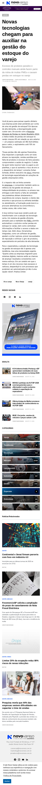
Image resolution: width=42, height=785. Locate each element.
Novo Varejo (20, 282)
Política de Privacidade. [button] (12, 776)
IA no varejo (8, 282)
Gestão (5, 15)
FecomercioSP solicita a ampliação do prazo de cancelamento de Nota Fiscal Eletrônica (19, 606)
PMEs (29, 221)
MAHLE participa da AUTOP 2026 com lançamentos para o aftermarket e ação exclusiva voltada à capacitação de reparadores (25, 387)
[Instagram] (9, 297)
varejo (30, 282)
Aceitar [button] (7, 781)
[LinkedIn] (20, 297)
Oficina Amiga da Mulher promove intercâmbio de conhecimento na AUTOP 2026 (25, 404)
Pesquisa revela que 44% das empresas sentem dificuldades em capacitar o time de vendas (19, 705)
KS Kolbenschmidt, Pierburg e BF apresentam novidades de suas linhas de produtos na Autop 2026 (25, 371)
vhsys (29, 173)
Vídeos (9, 657)
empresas (8, 185)
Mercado (9, 599)
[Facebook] (4, 297)
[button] (3, 3)
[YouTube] (14, 297)
